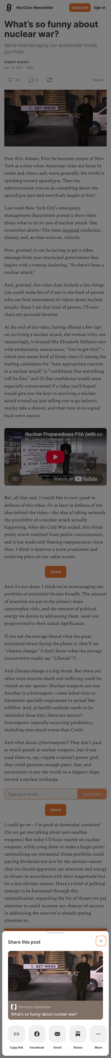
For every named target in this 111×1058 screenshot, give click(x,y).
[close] (101, 941)
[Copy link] (16, 1034)
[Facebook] (37, 1034)
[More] (98, 1034)
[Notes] (77, 1034)
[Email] (57, 1034)
